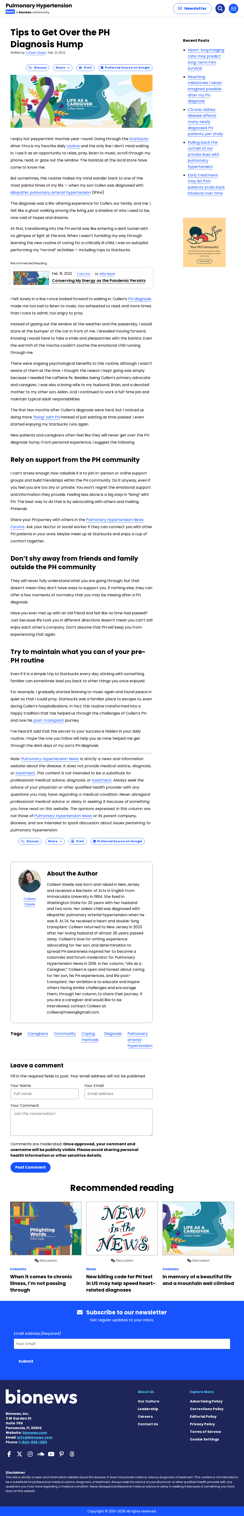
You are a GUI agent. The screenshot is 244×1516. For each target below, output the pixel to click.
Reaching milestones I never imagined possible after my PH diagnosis (205, 89)
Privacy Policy (202, 1424)
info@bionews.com (34, 1437)
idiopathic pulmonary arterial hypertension (50, 192)
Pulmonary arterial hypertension (139, 1039)
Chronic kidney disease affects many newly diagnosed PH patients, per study (205, 122)
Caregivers (38, 1033)
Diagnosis (113, 1033)
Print (87, 68)
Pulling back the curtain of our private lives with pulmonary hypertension (203, 154)
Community (65, 1033)
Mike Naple (107, 274)
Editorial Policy (203, 1416)
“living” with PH (46, 417)
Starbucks (138, 139)
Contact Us (148, 1424)
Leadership (148, 1409)
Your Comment (24, 1105)
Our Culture (148, 1401)
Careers (145, 1416)
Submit (26, 1361)
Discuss (39, 68)
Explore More (202, 1391)
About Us (146, 1391)
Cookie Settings (204, 1439)
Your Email (94, 1085)
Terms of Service (205, 1431)
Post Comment (30, 1167)
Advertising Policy (206, 1401)
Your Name (20, 1085)
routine (73, 146)
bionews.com (35, 1432)
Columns (83, 274)
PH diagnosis (139, 299)
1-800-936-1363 (33, 1442)
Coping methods (89, 1036)
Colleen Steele (35, 53)
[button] (192, 8)
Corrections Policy (207, 1409)
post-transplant (48, 720)
